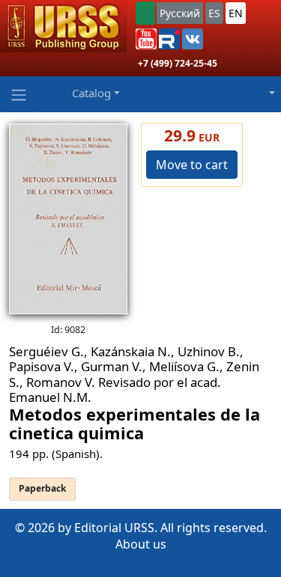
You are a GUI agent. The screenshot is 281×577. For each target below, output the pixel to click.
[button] (146, 38)
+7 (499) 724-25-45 (177, 63)
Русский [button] (180, 13)
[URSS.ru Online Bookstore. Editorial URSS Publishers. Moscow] (63, 26)
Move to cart (192, 164)
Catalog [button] (91, 92)
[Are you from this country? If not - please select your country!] (145, 13)
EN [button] (236, 13)
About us (140, 544)
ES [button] (214, 13)
